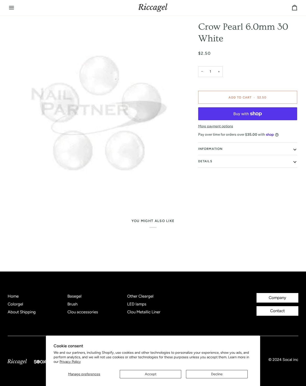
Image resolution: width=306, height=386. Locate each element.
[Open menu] (16, 7)
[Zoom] (99, 111)
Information (210, 149)
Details (205, 161)
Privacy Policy (70, 361)
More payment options (215, 126)
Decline (217, 374)
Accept (150, 374)
